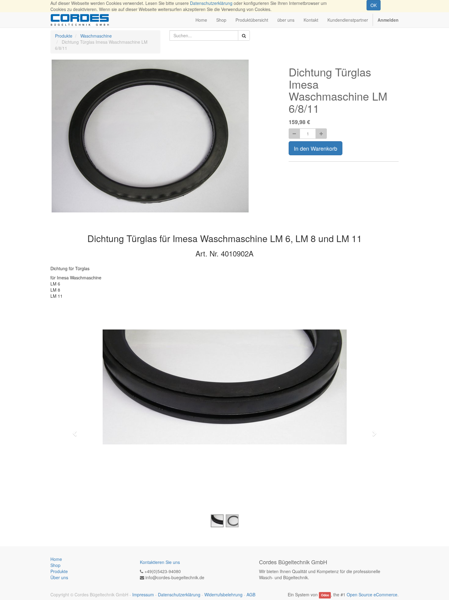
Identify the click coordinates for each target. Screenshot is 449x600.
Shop (55, 565)
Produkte (63, 36)
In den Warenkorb (315, 148)
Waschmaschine (96, 36)
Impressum (143, 594)
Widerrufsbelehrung (223, 594)
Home (56, 559)
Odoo (325, 595)
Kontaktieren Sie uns (160, 562)
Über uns (59, 577)
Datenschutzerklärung (211, 3)
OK (374, 5)
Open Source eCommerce (372, 594)
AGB (250, 594)
